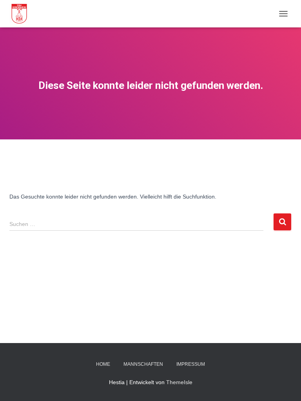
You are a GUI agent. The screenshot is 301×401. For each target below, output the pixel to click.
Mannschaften (143, 364)
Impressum (190, 364)
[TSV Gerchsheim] (22, 13)
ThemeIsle (179, 382)
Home (103, 364)
